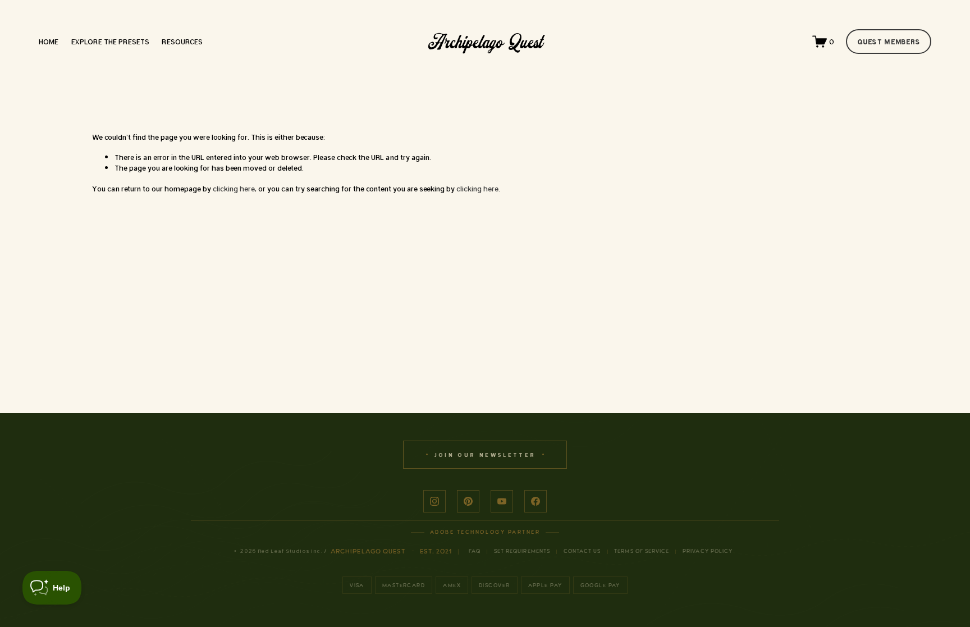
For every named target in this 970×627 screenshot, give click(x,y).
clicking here (234, 188)
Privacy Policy (708, 551)
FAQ (475, 551)
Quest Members (889, 41)
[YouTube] (502, 501)
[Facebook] (535, 501)
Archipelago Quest (485, 41)
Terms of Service (641, 551)
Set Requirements (522, 551)
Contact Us (582, 551)
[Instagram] (434, 501)
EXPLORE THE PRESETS (110, 41)
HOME (48, 41)
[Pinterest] (468, 501)
